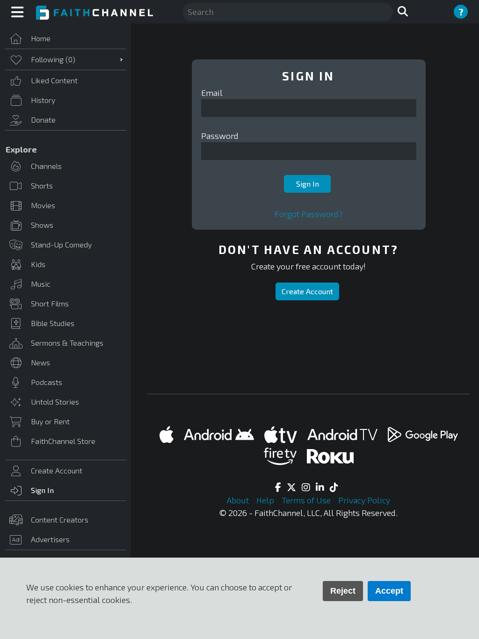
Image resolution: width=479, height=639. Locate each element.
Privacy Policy (364, 500)
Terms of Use (307, 500)
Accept (389, 590)
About (239, 500)
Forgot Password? (309, 214)
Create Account (307, 291)
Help (266, 500)
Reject (343, 590)
